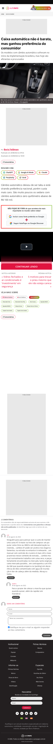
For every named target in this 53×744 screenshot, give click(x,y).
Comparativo (40, 652)
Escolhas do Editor (40, 673)
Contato (13, 656)
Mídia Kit (13, 660)
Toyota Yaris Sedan (22, 310)
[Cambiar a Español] (31, 718)
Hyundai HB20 (44, 301)
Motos (13, 673)
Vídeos (13, 682)
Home (2, 14)
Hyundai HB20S (7, 306)
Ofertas (39, 686)
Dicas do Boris (10, 14)
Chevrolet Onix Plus (20, 301)
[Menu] (3, 8)
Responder (11, 577)
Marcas (39, 648)
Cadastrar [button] (26, 708)
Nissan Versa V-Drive (32, 306)
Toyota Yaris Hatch (7, 310)
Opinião (39, 669)
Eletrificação (13, 686)
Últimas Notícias (8, 297)
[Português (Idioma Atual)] (21, 718)
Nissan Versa (18, 306)
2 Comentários (8, 162)
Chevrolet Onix (6, 301)
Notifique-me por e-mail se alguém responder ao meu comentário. (29, 628)
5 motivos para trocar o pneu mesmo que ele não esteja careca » (39, 281)
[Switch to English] (26, 718)
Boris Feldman (11, 149)
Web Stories (40, 682)
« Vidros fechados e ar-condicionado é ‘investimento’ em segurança (12, 281)
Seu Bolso (40, 677)
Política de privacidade (27, 741)
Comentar (46, 635)
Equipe (13, 652)
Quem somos (13, 648)
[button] (41, 8)
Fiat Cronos (33, 301)
